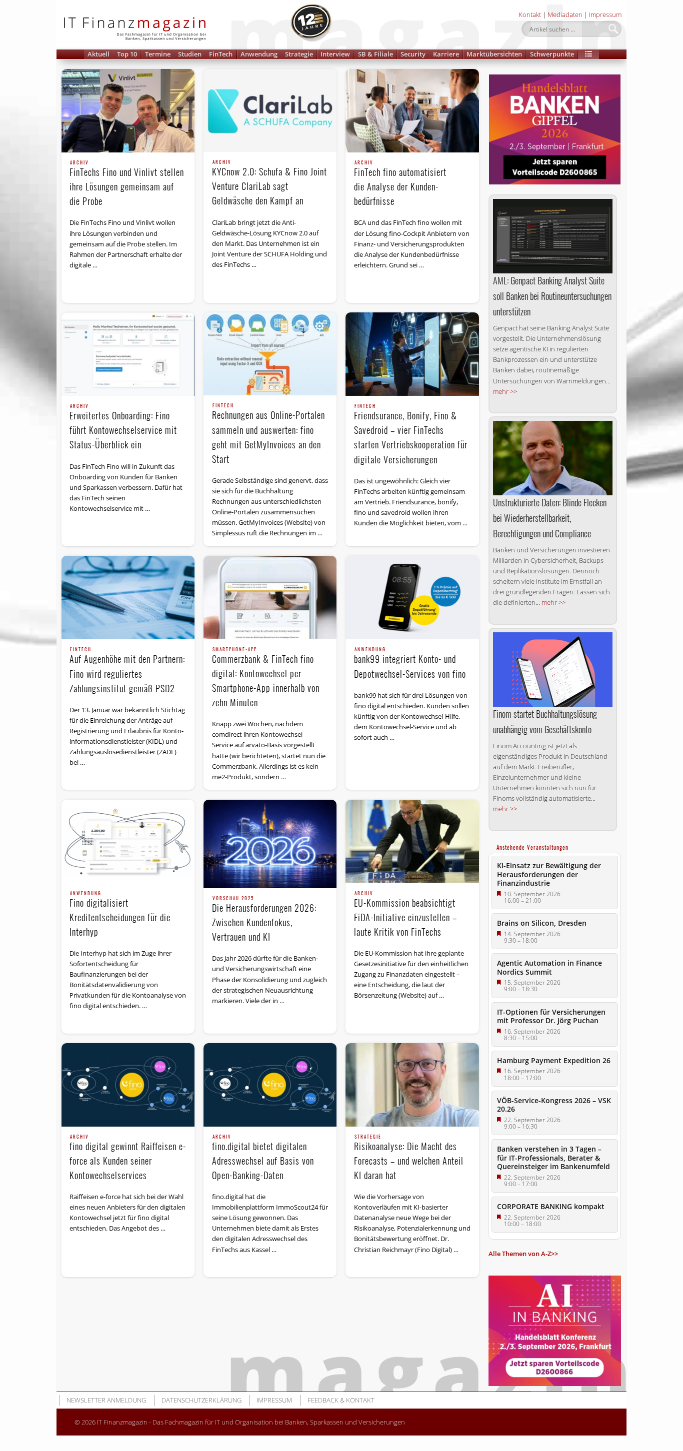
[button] (588, 54)
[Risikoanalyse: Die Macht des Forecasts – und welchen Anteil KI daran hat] (412, 1085)
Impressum (605, 14)
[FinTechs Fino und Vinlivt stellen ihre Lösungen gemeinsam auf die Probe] (128, 110)
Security (413, 53)
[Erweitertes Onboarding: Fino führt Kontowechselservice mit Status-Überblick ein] (128, 354)
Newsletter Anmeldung (106, 1400)
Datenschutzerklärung (202, 1400)
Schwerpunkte (552, 53)
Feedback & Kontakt (341, 1400)
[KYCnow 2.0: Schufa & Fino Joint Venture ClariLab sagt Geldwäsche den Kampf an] (270, 110)
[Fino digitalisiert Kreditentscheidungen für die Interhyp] (128, 841)
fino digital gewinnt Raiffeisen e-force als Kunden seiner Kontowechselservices (128, 1158)
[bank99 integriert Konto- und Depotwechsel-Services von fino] (412, 597)
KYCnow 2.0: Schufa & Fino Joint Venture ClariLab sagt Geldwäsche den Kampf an (269, 183)
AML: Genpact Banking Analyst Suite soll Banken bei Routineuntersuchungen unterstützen (552, 296)
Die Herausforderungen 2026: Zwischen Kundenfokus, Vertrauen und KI (264, 919)
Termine (157, 53)
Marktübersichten (494, 53)
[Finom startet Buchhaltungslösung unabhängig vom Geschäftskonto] (552, 669)
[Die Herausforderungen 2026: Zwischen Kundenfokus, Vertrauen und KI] (270, 844)
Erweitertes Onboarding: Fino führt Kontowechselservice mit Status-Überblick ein (123, 427)
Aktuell (99, 53)
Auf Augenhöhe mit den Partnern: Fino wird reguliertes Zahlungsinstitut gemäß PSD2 (127, 670)
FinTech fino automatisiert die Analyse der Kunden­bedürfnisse (400, 183)
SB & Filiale (375, 53)
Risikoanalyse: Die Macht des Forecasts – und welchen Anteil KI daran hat (409, 1158)
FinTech (220, 53)
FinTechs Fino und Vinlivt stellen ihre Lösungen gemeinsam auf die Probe (127, 183)
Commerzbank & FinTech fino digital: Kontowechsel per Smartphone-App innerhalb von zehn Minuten (266, 678)
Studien (190, 53)
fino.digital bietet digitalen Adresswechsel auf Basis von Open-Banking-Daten (263, 1158)
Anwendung (259, 53)
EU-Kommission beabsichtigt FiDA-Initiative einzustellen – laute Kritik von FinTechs (405, 914)
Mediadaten (565, 14)
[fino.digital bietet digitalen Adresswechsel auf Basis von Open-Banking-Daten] (270, 1085)
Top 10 (127, 53)
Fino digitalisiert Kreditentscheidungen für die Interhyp (120, 914)
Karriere (446, 53)
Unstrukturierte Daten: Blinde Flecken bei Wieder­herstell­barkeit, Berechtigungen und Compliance (549, 518)
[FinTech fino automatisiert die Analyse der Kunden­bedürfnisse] (412, 110)
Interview (335, 53)
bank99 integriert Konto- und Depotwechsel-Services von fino (410, 663)
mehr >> (505, 391)
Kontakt (529, 14)
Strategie (299, 53)
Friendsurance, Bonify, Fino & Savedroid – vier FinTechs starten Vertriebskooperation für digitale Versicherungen (411, 434)
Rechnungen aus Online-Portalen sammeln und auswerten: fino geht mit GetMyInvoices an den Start (268, 434)
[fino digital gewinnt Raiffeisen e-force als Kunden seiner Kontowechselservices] (128, 1085)
